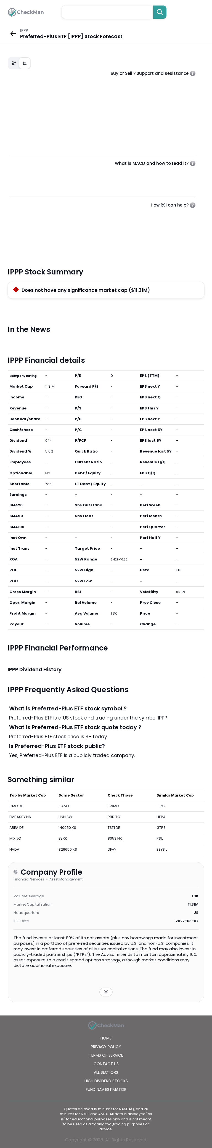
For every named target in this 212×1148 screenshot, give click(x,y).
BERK (63, 838)
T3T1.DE (114, 827)
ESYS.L (162, 849)
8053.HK (115, 838)
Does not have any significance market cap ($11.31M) (86, 290)
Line (24, 63)
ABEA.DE (16, 827)
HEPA (161, 816)
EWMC (113, 806)
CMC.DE (16, 806)
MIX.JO (15, 838)
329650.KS (68, 849)
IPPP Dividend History (35, 669)
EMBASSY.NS (20, 816)
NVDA (14, 849)
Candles (13, 63)
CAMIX (64, 806)
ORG (161, 806)
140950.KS (67, 827)
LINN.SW (65, 816)
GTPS (161, 827)
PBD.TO (114, 816)
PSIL (160, 838)
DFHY (112, 849)
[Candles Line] (19, 63)
